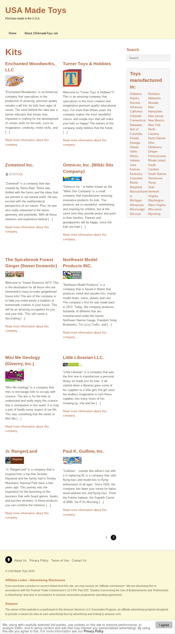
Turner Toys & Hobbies (87, 63)
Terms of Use (60, 560)
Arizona (135, 102)
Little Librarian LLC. (83, 357)
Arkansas (136, 107)
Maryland (136, 187)
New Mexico (156, 120)
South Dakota (157, 174)
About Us (20, 560)
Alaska (134, 98)
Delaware (136, 125)
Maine (134, 182)
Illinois (134, 156)
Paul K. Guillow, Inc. (83, 451)
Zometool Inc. (19, 164)
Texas (152, 182)
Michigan (136, 200)
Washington (156, 200)
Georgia (135, 142)
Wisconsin (155, 209)
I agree (164, 625)
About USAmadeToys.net (41, 33)
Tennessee (155, 178)
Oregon (153, 151)
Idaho (133, 151)
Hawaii (134, 147)
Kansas (135, 169)
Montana (154, 94)
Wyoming (154, 214)
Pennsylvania (157, 156)
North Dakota (156, 138)
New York (154, 125)
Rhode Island (156, 160)
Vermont (153, 191)
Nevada (153, 102)
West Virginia (157, 205)
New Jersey (156, 116)
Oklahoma (155, 147)
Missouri (135, 214)
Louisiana (136, 178)
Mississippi (137, 209)
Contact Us (79, 560)
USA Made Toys (18, 571)
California (136, 111)
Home (12, 33)
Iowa (133, 165)
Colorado (136, 116)
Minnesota (137, 205)
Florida (134, 138)
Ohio (151, 142)
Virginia (153, 196)
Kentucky (136, 174)
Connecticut (138, 120)
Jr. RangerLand (21, 451)
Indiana (134, 160)
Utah (151, 187)
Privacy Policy (93, 631)
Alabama (136, 94)
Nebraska (154, 98)
